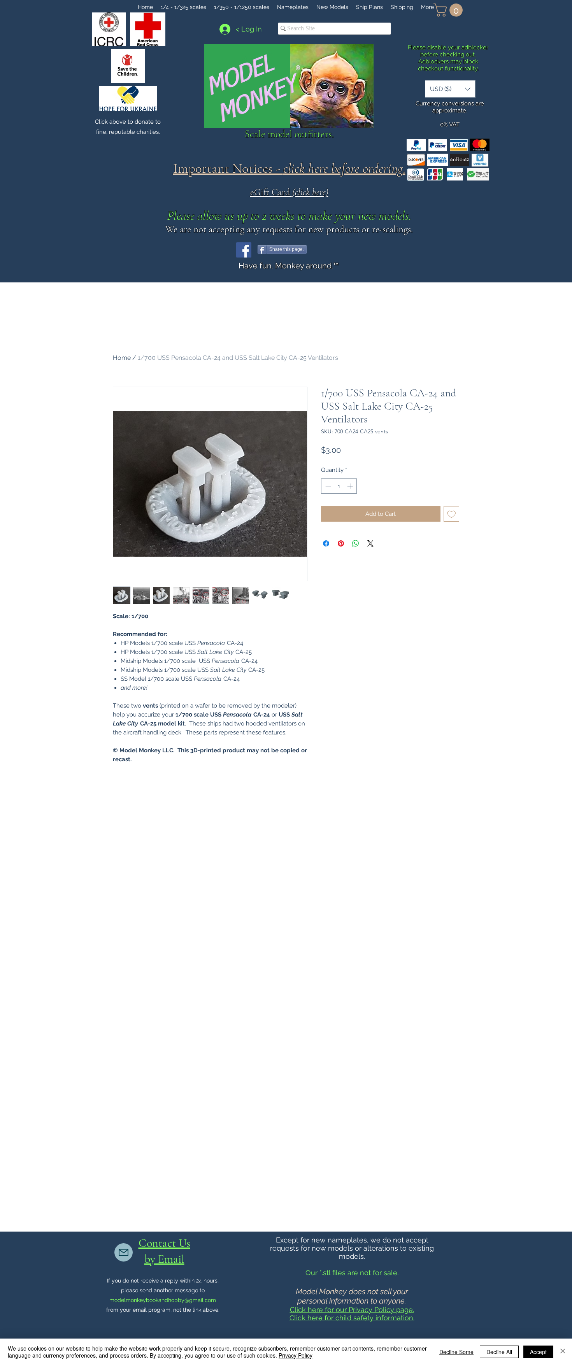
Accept (538, 1352)
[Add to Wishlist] (452, 514)
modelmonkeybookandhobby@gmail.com (162, 1300)
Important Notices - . (289, 168)
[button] (449, 10)
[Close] (562, 1352)
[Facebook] (243, 250)
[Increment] (351, 486)
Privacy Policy (295, 1355)
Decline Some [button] (456, 1352)
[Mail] (123, 1252)
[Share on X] (370, 543)
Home (122, 357)
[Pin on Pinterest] (341, 543)
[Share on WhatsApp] (355, 543)
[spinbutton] (339, 486)
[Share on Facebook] (326, 543)
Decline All (499, 1352)
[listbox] (450, 89)
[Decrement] (327, 486)
